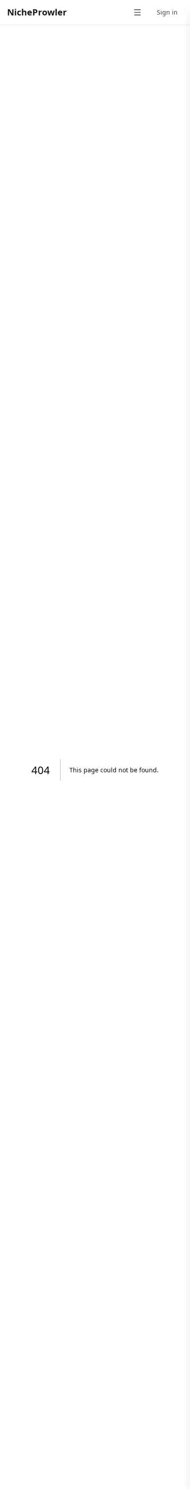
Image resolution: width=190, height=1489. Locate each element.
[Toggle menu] (137, 12)
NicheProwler (37, 12)
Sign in (167, 12)
